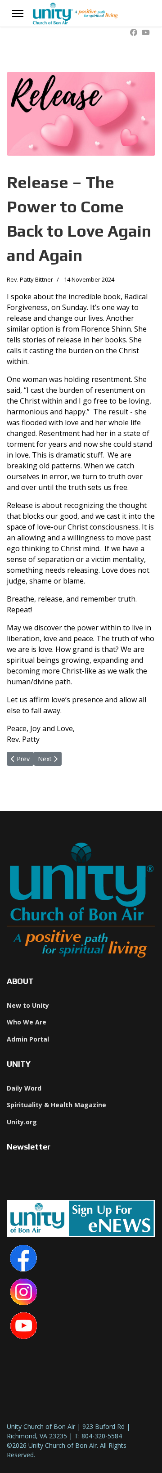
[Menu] (17, 13)
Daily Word (24, 1088)
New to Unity (28, 1005)
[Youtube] (146, 32)
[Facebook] (133, 32)
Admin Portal (28, 1039)
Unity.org (22, 1122)
